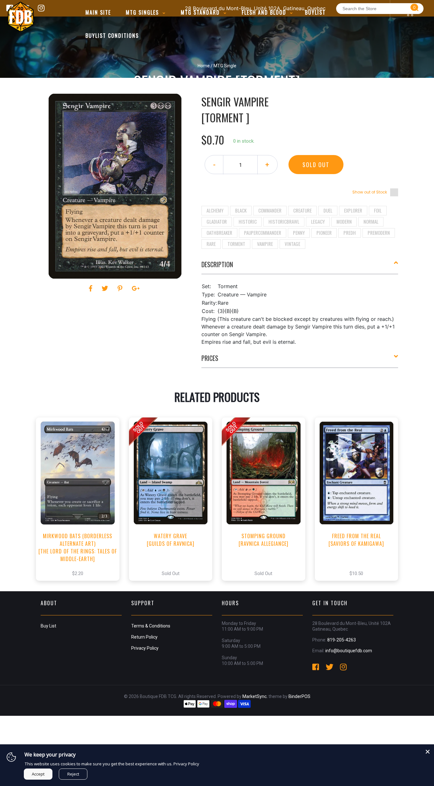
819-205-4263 (341, 639)
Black (241, 210)
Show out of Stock (369, 192)
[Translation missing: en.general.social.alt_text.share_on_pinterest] (121, 288)
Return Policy (144, 637)
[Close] (427, 751)
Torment (236, 243)
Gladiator (217, 221)
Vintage (292, 243)
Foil (378, 210)
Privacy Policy (145, 648)
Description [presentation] (217, 264)
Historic (248, 221)
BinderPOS (299, 696)
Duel (327, 210)
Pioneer (324, 232)
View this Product (80, 506)
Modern (344, 221)
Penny (299, 232)
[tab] (299, 267)
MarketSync (254, 696)
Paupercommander (262, 232)
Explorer (353, 210)
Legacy (318, 221)
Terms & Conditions (150, 625)
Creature (302, 210)
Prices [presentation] (209, 358)
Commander (269, 210)
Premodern (379, 232)
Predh (349, 232)
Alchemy (215, 210)
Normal (370, 221)
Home (204, 65)
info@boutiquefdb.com (348, 650)
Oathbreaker (219, 232)
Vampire (265, 243)
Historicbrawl (283, 221)
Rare (211, 243)
